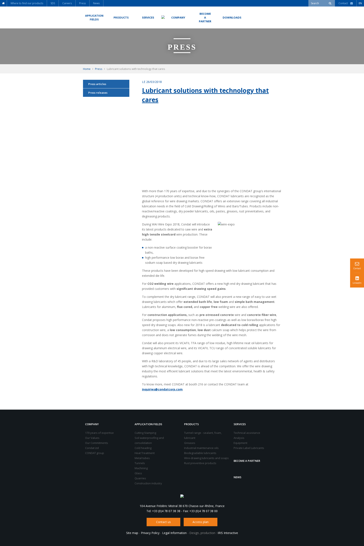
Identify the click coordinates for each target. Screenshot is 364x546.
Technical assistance (247, 433)
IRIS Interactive (228, 533)
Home (87, 69)
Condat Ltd (92, 448)
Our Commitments (96, 443)
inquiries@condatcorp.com (162, 389)
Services (240, 424)
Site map (132, 533)
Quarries (140, 478)
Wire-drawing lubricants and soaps (206, 458)
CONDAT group (94, 453)
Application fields (148, 424)
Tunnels (140, 463)
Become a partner (247, 461)
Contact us (163, 522)
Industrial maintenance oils (201, 448)
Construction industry (148, 483)
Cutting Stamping (145, 433)
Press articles (97, 84)
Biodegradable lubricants (200, 453)
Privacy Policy (150, 533)
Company (92, 424)
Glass (138, 473)
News (237, 477)
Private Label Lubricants (249, 448)
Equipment (240, 443)
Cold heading (143, 448)
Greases (189, 443)
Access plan (201, 522)
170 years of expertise (99, 433)
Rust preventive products (200, 463)
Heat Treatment (145, 453)
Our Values (92, 438)
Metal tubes (142, 458)
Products (191, 424)
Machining (141, 468)
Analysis (239, 438)
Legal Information (174, 533)
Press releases (97, 93)
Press (98, 69)
